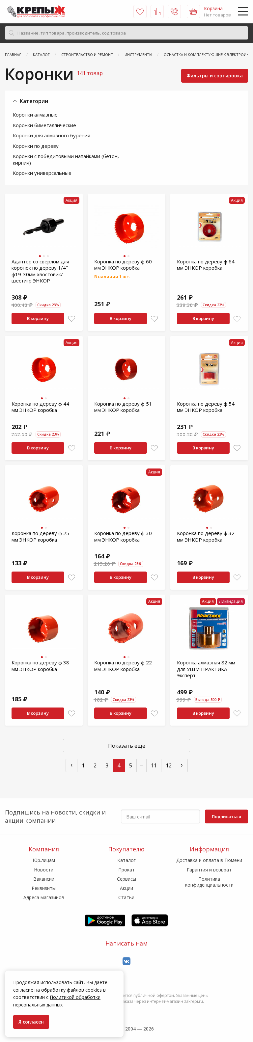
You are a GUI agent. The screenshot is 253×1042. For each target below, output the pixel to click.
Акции (126, 888)
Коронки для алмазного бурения (51, 135)
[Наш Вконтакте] (126, 961)
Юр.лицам (44, 860)
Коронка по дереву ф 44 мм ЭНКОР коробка (40, 407)
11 (154, 765)
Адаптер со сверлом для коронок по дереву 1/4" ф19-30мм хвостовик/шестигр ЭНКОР (40, 271)
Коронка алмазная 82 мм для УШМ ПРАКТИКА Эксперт (206, 669)
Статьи (126, 897)
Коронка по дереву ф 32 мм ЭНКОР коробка (206, 536)
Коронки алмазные (35, 114)
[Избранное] (140, 11)
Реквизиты (44, 888)
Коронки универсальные (42, 173)
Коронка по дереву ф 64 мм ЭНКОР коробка (206, 264)
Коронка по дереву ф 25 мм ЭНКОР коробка (40, 536)
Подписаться (226, 816)
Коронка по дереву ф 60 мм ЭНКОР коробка (123, 264)
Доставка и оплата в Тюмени (209, 860)
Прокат (126, 870)
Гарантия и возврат (209, 870)
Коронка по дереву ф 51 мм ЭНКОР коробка (123, 407)
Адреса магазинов (43, 897)
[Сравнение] (157, 11)
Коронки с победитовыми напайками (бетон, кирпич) (66, 159)
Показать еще (126, 745)
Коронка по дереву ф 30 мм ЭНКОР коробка (123, 536)
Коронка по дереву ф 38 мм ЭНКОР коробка (40, 665)
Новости (43, 870)
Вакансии (43, 879)
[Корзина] (193, 11)
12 (169, 765)
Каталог (126, 860)
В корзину (38, 318)
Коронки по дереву (36, 146)
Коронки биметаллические (44, 125)
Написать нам (126, 943)
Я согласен (31, 1022)
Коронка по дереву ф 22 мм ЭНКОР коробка (123, 665)
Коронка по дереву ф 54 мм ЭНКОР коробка (206, 407)
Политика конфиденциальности (209, 882)
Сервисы (126, 879)
